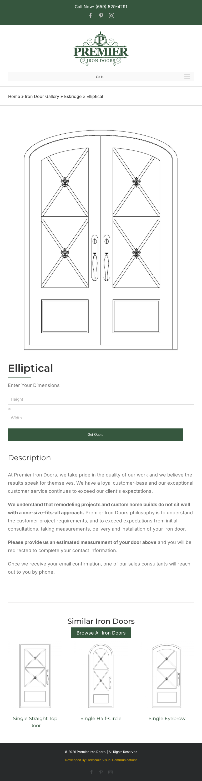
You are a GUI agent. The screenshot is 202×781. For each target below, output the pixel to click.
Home (14, 96)
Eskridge (73, 96)
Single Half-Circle (101, 718)
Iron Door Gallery (42, 96)
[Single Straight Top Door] (35, 643)
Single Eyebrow (167, 718)
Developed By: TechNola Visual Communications (101, 760)
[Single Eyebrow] (167, 643)
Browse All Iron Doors (101, 633)
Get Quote (95, 435)
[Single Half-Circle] (101, 643)
